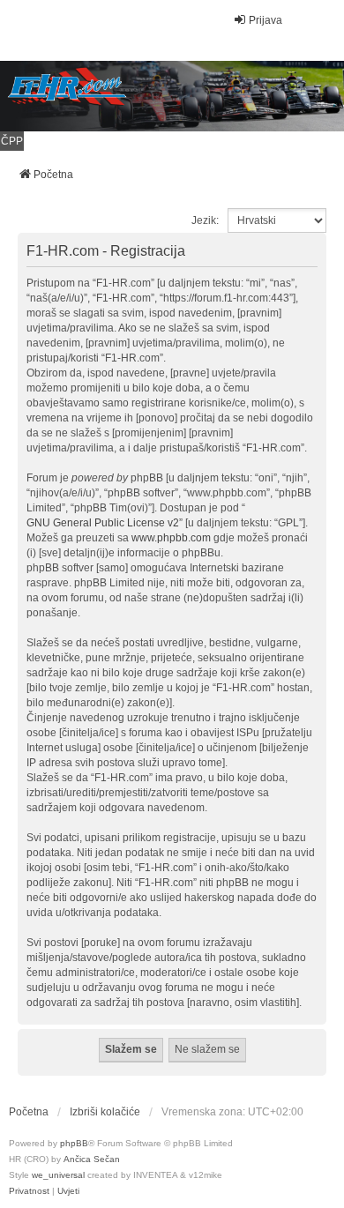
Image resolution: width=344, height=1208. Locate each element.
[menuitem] (29, 1191)
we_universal (58, 1175)
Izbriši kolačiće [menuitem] (105, 1112)
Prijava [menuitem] (265, 20)
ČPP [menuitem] (12, 141)
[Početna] (172, 96)
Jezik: (205, 220)
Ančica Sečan (92, 1159)
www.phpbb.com (171, 538)
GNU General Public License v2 (102, 523)
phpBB (74, 1143)
